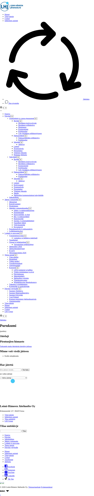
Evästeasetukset (46, 487)
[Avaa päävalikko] (1, 110)
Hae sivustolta (13, 103)
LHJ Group (9, 421)
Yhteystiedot (9, 415)
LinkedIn (11, 476)
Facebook (11, 467)
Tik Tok (10, 479)
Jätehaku (86, 99)
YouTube (10, 472)
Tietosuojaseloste (34, 487)
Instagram (11, 470)
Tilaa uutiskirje (10, 419)
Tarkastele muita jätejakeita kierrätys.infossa (16, 346)
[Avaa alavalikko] (12, 116)
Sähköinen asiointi (11, 417)
